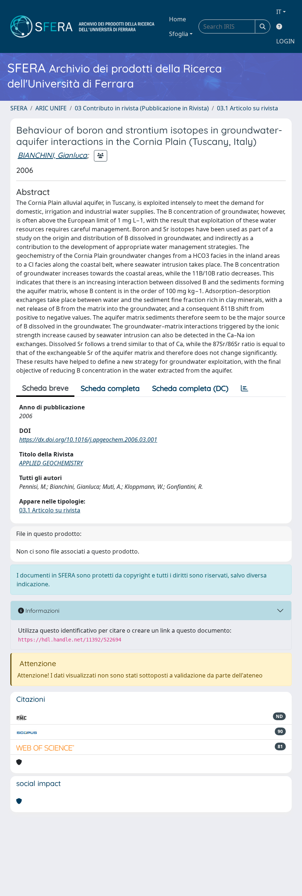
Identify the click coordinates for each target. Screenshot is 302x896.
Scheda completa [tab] (110, 388)
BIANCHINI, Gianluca (52, 155)
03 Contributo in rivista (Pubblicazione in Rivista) (142, 108)
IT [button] (278, 12)
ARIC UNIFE (51, 108)
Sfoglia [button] (178, 34)
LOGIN (285, 41)
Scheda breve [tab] (45, 387)
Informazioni (41, 610)
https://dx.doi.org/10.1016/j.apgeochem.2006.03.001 (88, 439)
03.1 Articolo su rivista (247, 108)
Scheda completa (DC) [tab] (190, 388)
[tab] (244, 388)
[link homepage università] (82, 26)
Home (177, 19)
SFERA (18, 108)
